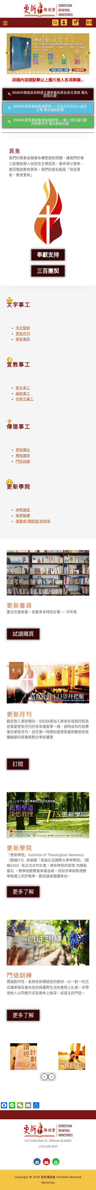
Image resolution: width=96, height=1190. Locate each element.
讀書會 (21, 521)
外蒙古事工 (24, 399)
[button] (5, 23)
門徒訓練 (23, 461)
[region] (48, 52)
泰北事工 (23, 388)
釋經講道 (23, 455)
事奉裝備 (23, 515)
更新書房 (23, 339)
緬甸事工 (23, 393)
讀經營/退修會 (39, 521)
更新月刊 (23, 333)
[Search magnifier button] (55, 23)
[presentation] (44, 1076)
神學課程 (23, 510)
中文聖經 (23, 328)
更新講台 (23, 450)
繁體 (89, 22)
